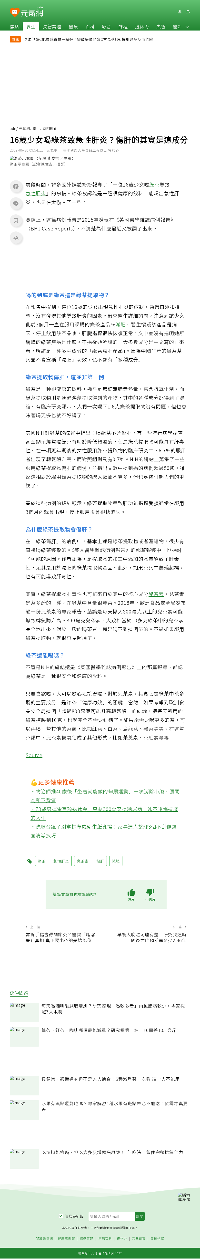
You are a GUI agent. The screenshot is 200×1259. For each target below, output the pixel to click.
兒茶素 (156, 593)
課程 (123, 26)
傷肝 (59, 377)
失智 (161, 26)
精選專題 (86, 1238)
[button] (187, 26)
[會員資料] (180, 12)
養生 (31, 26)
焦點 (14, 26)
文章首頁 (139, 1238)
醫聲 (177, 26)
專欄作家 (157, 1238)
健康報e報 (74, 1216)
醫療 (73, 26)
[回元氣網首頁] (32, 11)
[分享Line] (16, 203)
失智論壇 (52, 26)
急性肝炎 (36, 193)
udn (13, 128)
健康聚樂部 (66, 1238)
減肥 (121, 324)
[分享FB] (16, 186)
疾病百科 (105, 1238)
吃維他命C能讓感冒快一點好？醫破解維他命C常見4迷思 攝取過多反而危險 (88, 39)
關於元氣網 (44, 1238)
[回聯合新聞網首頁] (15, 12)
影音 (106, 26)
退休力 (142, 26)
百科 (90, 26)
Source (34, 755)
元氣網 (24, 128)
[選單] (187, 12)
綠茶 (154, 184)
